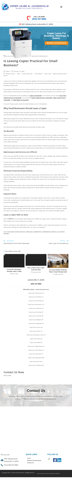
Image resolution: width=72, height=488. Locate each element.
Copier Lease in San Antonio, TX (36, 293)
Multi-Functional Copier (59, 73)
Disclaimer (58, 473)
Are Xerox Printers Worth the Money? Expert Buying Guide (58, 270)
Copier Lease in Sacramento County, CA (36, 335)
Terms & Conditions (41, 473)
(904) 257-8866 (7, 375)
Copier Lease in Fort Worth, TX (36, 300)
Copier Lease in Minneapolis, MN (36, 357)
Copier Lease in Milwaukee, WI (36, 323)
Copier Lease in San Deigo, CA (36, 297)
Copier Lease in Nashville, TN (36, 308)
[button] (61, 6)
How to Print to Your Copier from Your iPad (35, 268)
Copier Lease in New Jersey (36, 361)
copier (18, 73)
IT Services (53, 231)
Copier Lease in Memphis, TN (36, 319)
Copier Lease (29, 231)
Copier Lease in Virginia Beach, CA (36, 346)
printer (5, 75)
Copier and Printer (27, 73)
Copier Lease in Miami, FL (36, 342)
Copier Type (47, 73)
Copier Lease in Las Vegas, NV (36, 312)
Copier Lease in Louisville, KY (36, 316)
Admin (8, 71)
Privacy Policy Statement (50, 473)
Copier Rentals (37, 231)
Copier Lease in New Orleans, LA (36, 350)
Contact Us (30, 462)
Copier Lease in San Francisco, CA (36, 304)
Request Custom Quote (34, 460)
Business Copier (10, 73)
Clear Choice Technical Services (15, 231)
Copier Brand (38, 73)
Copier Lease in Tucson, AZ (36, 327)
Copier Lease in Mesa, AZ (36, 338)
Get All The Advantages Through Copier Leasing (14, 270)
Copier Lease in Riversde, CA (36, 354)
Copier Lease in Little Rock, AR (36, 365)
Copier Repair (46, 231)
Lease (29, 458)
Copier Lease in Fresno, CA (36, 331)
